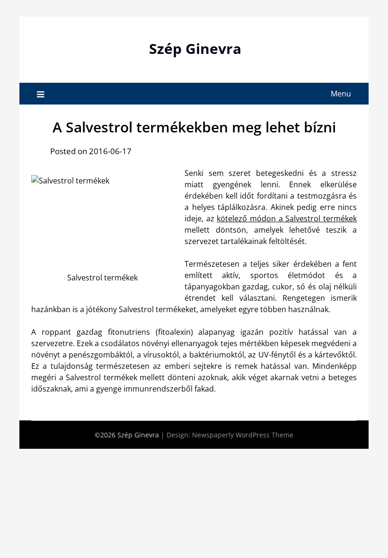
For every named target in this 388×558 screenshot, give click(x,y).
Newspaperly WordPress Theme (242, 434)
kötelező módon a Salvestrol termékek (287, 218)
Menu (341, 93)
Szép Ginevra (195, 48)
